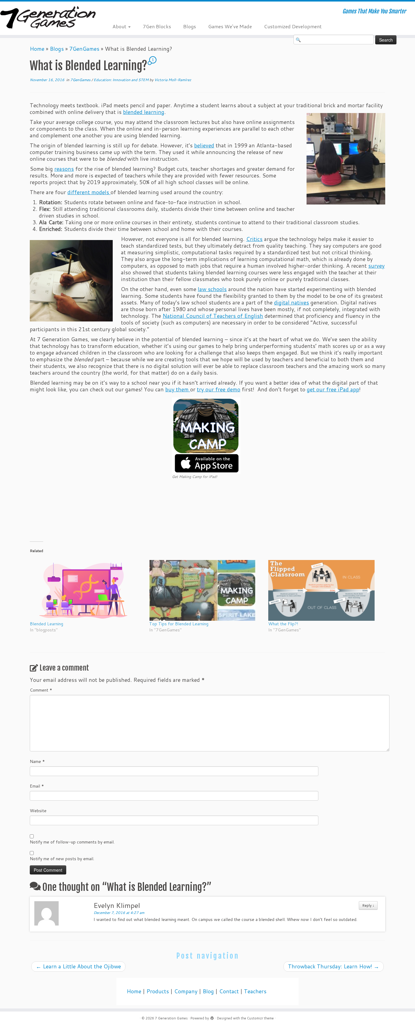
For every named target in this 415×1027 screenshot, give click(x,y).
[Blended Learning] (86, 590)
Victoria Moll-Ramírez (172, 79)
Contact (229, 991)
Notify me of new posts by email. (62, 859)
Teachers (255, 991)
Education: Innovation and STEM (121, 79)
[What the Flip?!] (325, 590)
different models (89, 192)
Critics (254, 239)
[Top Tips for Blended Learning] (205, 590)
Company (185, 991)
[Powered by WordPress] (212, 1017)
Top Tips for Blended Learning (178, 624)
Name (37, 761)
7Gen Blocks (157, 26)
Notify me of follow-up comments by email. (72, 842)
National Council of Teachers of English (213, 316)
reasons (64, 169)
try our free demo (218, 389)
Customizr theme (260, 1018)
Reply (368, 905)
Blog (208, 991)
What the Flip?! (283, 624)
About (120, 26)
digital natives (291, 302)
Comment (41, 690)
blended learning (143, 112)
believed (204, 145)
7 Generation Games (171, 1018)
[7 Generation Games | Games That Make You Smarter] (48, 18)
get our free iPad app (333, 389)
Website (38, 811)
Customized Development (293, 26)
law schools (212, 289)
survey (376, 266)
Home (37, 49)
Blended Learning (46, 624)
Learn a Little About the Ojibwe (78, 966)
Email (37, 786)
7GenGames (84, 49)
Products (157, 991)
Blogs (189, 26)
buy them (177, 389)
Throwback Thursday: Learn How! (333, 966)
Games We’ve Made (230, 26)
